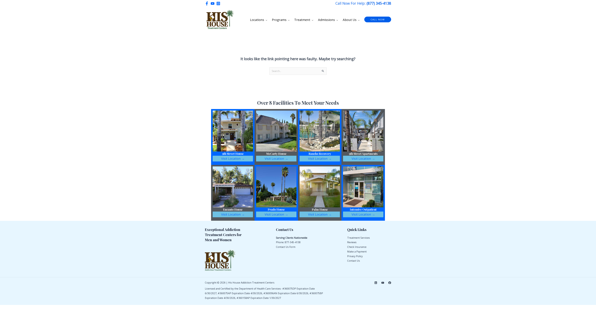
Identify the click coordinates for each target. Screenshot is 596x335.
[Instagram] (218, 3)
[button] (265, 20)
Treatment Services (358, 237)
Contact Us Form (285, 247)
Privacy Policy (355, 256)
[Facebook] (207, 3)
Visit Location (233, 158)
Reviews (352, 242)
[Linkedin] (375, 282)
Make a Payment (357, 251)
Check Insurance (356, 247)
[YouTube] (212, 3)
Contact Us (353, 260)
